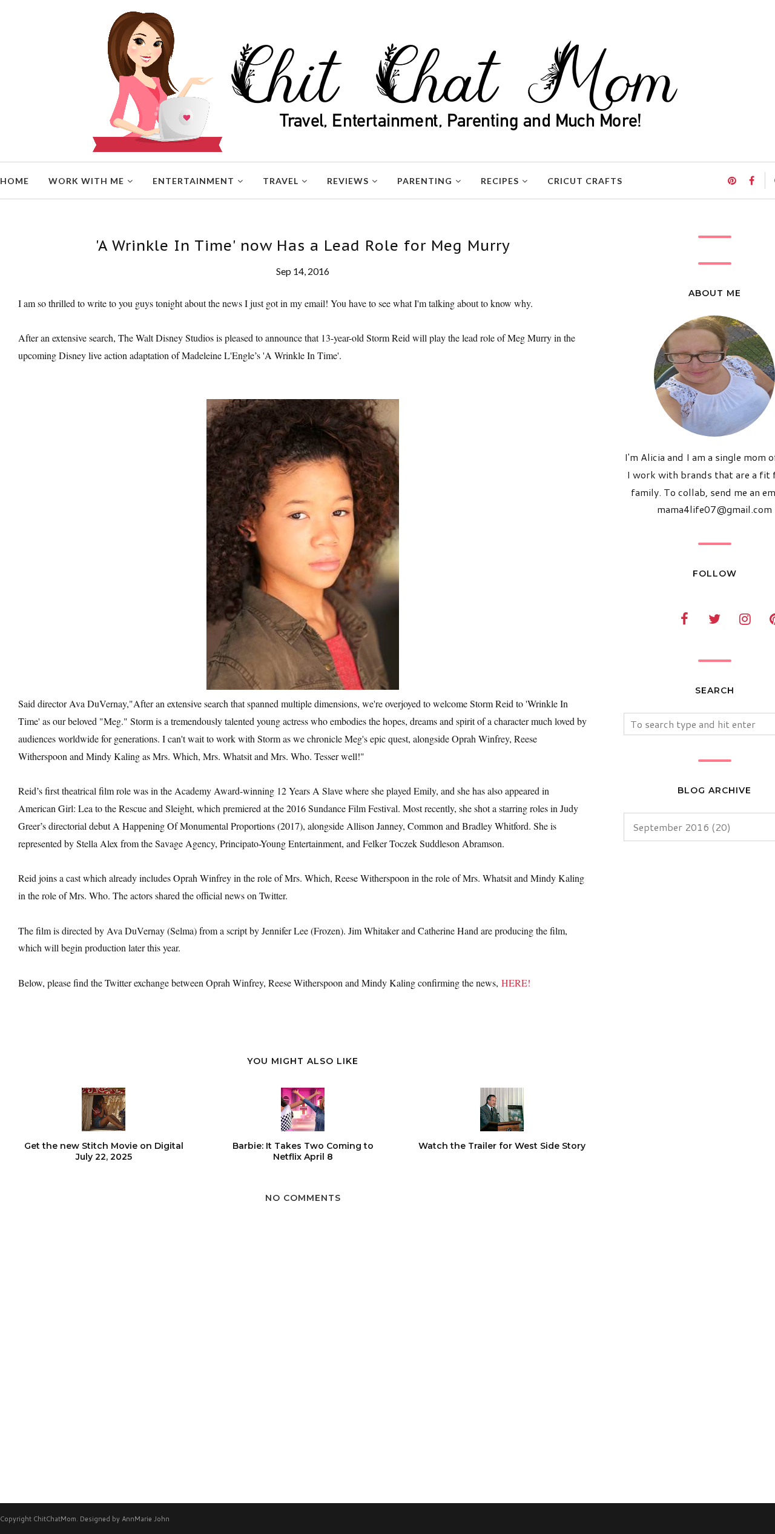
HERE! (515, 982)
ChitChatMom (54, 1519)
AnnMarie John (146, 1519)
